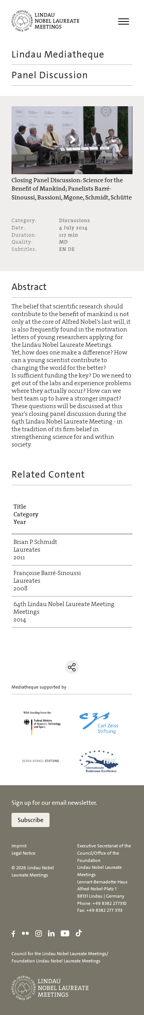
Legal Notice (23, 853)
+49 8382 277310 (109, 903)
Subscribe (30, 820)
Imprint (19, 846)
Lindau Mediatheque (58, 54)
